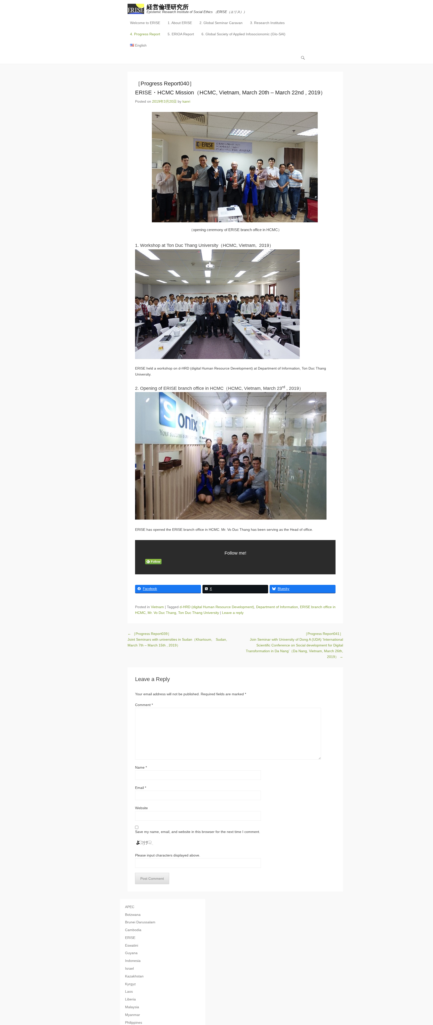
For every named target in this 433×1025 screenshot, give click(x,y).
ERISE (130, 938)
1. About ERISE (180, 23)
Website (141, 808)
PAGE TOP (418, 989)
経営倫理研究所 (168, 7)
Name (141, 767)
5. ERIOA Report (181, 34)
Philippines (133, 1022)
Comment (144, 705)
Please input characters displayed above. (167, 855)
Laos (129, 991)
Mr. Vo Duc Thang (162, 613)
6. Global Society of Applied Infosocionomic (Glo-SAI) (243, 34)
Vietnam (157, 607)
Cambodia (133, 930)
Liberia (130, 999)
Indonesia (133, 961)
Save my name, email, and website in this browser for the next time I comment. (197, 832)
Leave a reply (233, 613)
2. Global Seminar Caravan (221, 23)
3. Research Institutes (267, 23)
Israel (129, 968)
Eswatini (131, 945)
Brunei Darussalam (140, 922)
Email (140, 788)
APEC (129, 907)
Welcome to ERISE (145, 23)
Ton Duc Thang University (198, 613)
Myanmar (132, 1015)
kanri (186, 101)
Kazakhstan (134, 976)
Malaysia (132, 1007)
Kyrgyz (130, 984)
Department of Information (277, 607)
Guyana (131, 953)
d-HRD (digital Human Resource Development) (217, 607)
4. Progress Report (145, 34)
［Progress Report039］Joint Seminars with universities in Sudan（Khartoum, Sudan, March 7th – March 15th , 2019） (177, 639)
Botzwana (133, 915)
